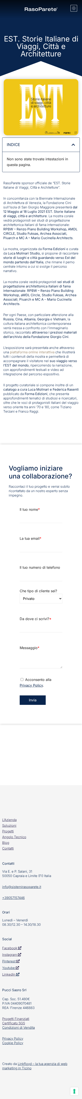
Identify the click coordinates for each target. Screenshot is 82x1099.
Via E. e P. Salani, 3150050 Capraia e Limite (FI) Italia (26, 873)
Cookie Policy (12, 1043)
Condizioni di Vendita (18, 1027)
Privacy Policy (31, 685)
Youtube (8, 968)
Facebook (10, 948)
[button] (73, 145)
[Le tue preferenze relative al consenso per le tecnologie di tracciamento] (74, 1091)
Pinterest (9, 961)
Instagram (10, 955)
